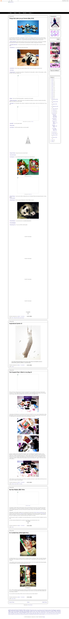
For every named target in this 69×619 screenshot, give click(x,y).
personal (13, 610)
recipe (14, 598)
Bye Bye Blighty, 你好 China (17, 489)
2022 (52, 80)
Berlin (32, 614)
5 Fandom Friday (53, 611)
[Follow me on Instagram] (58, 33)
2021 (52, 81)
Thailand (46, 610)
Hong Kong (25, 614)
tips (35, 612)
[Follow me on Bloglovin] (52, 33)
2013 (52, 93)
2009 (52, 140)
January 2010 (54, 137)
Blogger (43, 616)
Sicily (60, 613)
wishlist (39, 611)
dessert (31, 611)
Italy (55, 613)
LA (27, 614)
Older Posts (44, 602)
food (12, 598)
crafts (42, 611)
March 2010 (54, 133)
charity (33, 613)
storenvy (24, 613)
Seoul (33, 612)
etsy (36, 611)
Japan (9, 611)
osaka (49, 613)
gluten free (14, 613)
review (27, 610)
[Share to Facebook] (30, 316)
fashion (13, 483)
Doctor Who (41, 613)
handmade (21, 611)
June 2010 (54, 111)
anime (20, 612)
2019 (52, 84)
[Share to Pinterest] (31, 316)
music (34, 611)
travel (15, 483)
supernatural (16, 614)
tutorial (44, 612)
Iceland (27, 613)
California (21, 613)
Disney (9, 613)
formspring (43, 513)
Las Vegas (30, 614)
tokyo (48, 612)
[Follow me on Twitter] (55, 33)
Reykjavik (57, 613)
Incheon (37, 614)
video (25, 611)
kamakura (54, 614)
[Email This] (27, 316)
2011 (52, 96)
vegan (12, 612)
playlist (38, 613)
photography (24, 612)
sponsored (59, 612)
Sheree (30, 176)
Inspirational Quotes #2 (15, 323)
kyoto (23, 614)
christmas (53, 612)
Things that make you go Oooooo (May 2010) (21, 18)
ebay (21, 614)
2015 (52, 90)
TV (46, 612)
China (56, 612)
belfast (9, 614)
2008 (52, 141)
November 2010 (55, 101)
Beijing (52, 613)
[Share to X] (29, 316)
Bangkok (28, 611)
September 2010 (55, 106)
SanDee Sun (30, 194)
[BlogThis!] (28, 316)
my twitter (21, 513)
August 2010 (54, 108)
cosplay (42, 612)
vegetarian (59, 610)
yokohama (57, 614)
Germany (35, 614)
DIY (31, 612)
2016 (52, 89)
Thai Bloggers (53, 610)
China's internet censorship (38, 512)
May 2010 (54, 113)
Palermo (19, 614)
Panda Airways (12, 196)
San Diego (30, 613)
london (36, 613)
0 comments (22, 316)
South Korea (13, 611)
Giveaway (59, 611)
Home (28, 602)
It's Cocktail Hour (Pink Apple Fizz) (18, 532)
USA (11, 613)
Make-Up (50, 612)
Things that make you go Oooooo (19, 317)
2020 (52, 83)
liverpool (43, 614)
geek (9, 610)
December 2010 (55, 99)
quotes (13, 366)
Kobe (47, 614)
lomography (12, 614)
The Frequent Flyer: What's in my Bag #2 (20, 372)
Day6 (53, 613)
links (12, 317)
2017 (52, 87)
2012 (52, 95)
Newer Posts (11, 602)
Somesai (32, 121)
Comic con (29, 612)
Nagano (49, 614)
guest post (52, 614)
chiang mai (18, 613)
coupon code (38, 612)
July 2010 (54, 110)
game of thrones (46, 611)
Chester (46, 614)
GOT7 (17, 612)
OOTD (9, 612)
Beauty (17, 611)
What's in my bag (19, 483)
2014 (52, 92)
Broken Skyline (28, 505)
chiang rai (40, 614)
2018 (52, 86)
